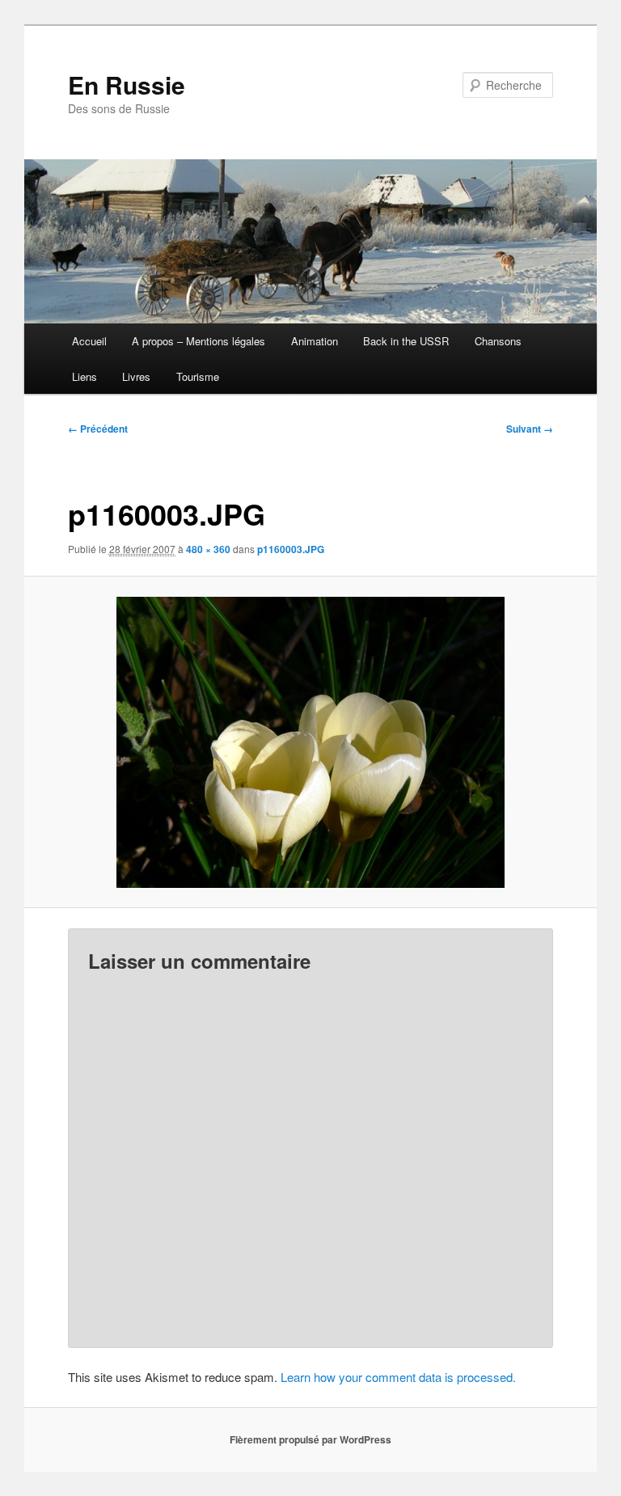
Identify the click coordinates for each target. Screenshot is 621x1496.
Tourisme (197, 376)
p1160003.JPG (290, 549)
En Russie (126, 84)
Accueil (89, 341)
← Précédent (98, 428)
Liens (84, 376)
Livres (136, 376)
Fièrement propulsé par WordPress (310, 1439)
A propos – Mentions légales (198, 341)
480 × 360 (208, 549)
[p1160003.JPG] (310, 742)
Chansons (498, 341)
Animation (314, 341)
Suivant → (529, 428)
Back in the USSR (406, 341)
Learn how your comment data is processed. (398, 1376)
